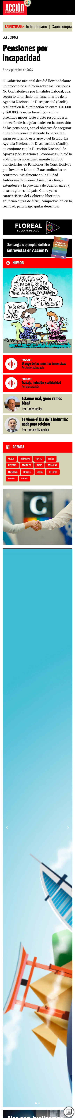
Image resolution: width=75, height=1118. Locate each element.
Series (51, 459)
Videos (11, 459)
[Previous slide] (7, 827)
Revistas (12, 465)
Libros (40, 472)
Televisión (25, 459)
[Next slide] (68, 827)
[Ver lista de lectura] (69, 1112)
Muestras (12, 472)
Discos (24, 479)
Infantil (11, 479)
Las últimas (10, 37)
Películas (52, 465)
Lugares (27, 472)
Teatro (39, 459)
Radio (39, 465)
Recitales (26, 465)
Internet (53, 472)
